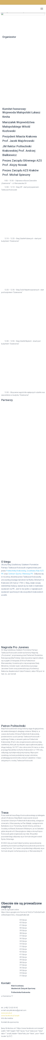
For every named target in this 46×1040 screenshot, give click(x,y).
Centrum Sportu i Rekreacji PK (20, 574)
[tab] (23, 920)
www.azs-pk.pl (6, 1013)
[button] (23, 180)
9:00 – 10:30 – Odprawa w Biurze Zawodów (20, 181)
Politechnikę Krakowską (16, 571)
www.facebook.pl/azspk (10, 1016)
